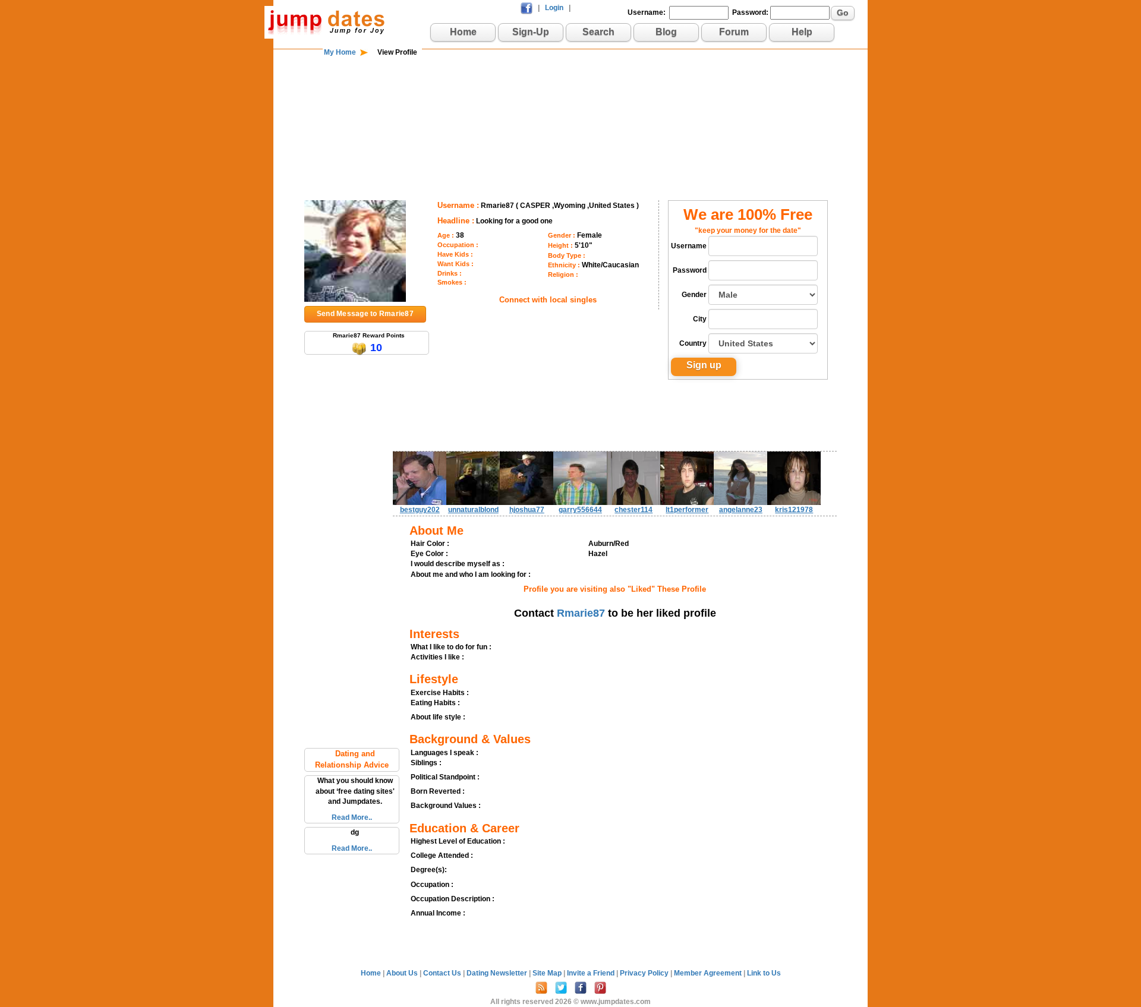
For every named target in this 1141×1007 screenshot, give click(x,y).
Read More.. (352, 817)
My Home (340, 52)
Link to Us (764, 973)
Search (598, 32)
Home (463, 32)
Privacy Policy (645, 973)
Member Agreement (708, 973)
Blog (666, 32)
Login (554, 8)
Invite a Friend (591, 973)
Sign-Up (530, 32)
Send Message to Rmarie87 (365, 314)
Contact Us (443, 973)
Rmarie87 (581, 613)
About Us (403, 973)
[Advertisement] (570, 96)
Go (843, 12)
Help (802, 32)
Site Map (547, 973)
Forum (734, 32)
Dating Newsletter (498, 973)
